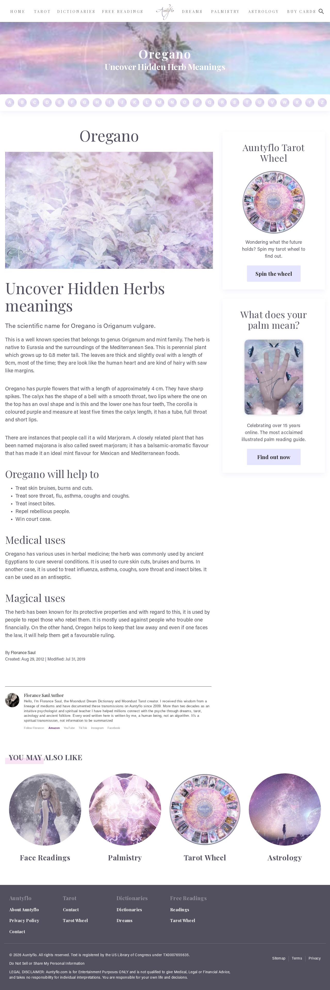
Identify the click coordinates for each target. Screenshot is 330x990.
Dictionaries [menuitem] (76, 11)
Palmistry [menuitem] (225, 11)
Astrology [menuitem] (263, 11)
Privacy (315, 959)
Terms (297, 959)
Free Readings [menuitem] (123, 11)
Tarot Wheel (75, 920)
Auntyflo (29, 955)
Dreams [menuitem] (192, 11)
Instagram (97, 727)
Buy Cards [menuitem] (301, 11)
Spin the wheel (273, 273)
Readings (179, 909)
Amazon (54, 727)
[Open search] (321, 11)
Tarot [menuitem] (42, 11)
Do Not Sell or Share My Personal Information (47, 964)
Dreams (125, 920)
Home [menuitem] (18, 11)
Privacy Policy (24, 920)
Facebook (114, 727)
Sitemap (278, 959)
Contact (17, 931)
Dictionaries (129, 909)
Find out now (273, 456)
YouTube (69, 727)
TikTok (83, 727)
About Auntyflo (24, 909)
